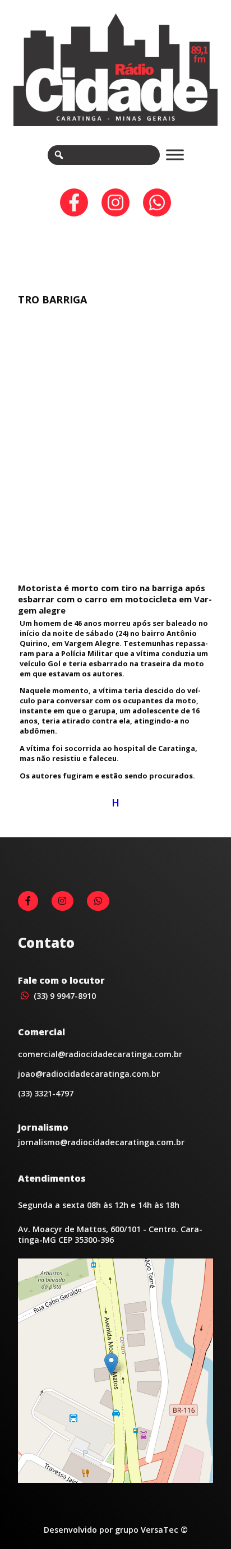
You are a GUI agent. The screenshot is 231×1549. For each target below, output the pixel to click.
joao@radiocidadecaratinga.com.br (89, 1073)
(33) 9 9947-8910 (63, 995)
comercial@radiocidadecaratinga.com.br (100, 1054)
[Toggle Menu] (175, 155)
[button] (111, 1364)
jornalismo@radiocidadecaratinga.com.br (101, 1142)
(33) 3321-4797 (45, 1093)
